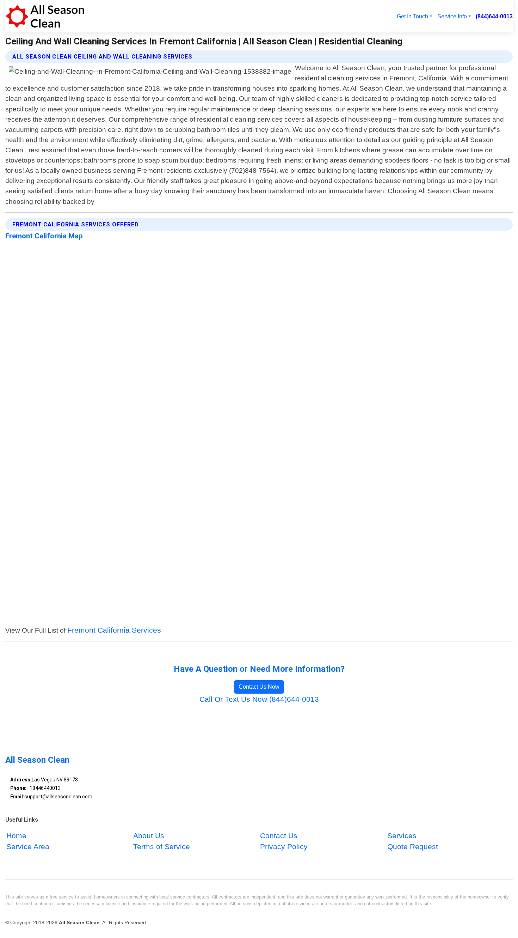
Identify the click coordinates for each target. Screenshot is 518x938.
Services (402, 836)
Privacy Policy (284, 847)
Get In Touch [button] (412, 16)
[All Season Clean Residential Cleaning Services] (45, 16)
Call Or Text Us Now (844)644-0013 (259, 699)
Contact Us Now (259, 687)
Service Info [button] (452, 16)
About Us (148, 836)
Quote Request (412, 847)
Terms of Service (161, 847)
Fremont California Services (114, 630)
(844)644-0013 (494, 16)
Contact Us (278, 836)
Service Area (27, 847)
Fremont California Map (44, 236)
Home (16, 836)
